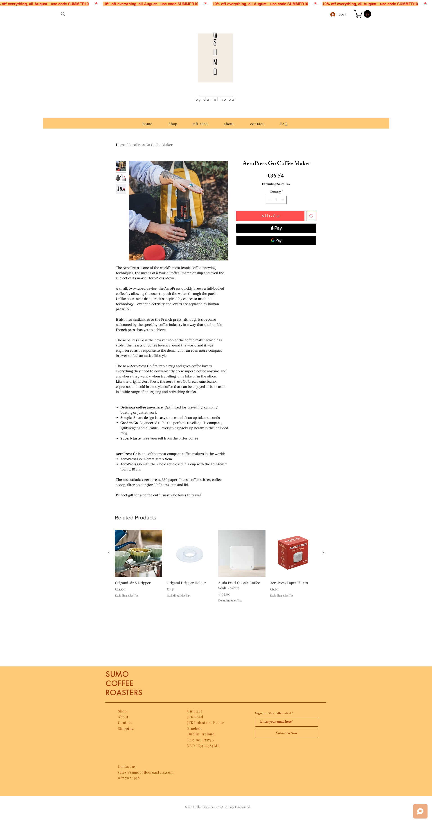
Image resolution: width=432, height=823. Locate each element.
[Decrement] (269, 200)
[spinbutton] (276, 200)
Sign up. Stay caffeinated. (273, 714)
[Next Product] (323, 553)
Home (121, 144)
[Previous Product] (108, 553)
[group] (216, 566)
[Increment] (283, 200)
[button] (363, 14)
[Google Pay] (276, 240)
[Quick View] (138, 553)
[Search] (63, 14)
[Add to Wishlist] (311, 216)
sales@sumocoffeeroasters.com (145, 772)
